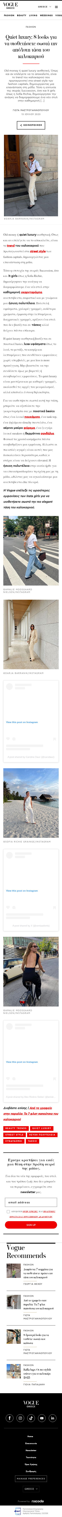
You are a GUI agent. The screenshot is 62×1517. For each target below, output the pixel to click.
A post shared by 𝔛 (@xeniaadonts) (31, 925)
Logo (31, 1405)
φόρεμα (29, 428)
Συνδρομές (31, 1471)
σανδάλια (47, 433)
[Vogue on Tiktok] (31, 1418)
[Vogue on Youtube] (42, 1418)
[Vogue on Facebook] (10, 1418)
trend (11, 246)
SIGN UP (31, 1224)
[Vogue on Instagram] (21, 1418)
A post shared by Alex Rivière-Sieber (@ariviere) (31, 1097)
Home (30, 1436)
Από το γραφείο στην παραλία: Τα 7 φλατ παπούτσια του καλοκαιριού (30, 1113)
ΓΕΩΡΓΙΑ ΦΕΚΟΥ (32, 1284)
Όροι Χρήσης (31, 1464)
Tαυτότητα (31, 1457)
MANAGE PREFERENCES (31, 1479)
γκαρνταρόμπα (31, 292)
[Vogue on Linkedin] (52, 1418)
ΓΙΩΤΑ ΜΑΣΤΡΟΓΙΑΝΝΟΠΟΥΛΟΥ (31, 110)
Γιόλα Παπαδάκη (34, 1384)
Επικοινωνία (31, 1443)
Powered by (24, 1501)
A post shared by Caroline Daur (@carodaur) (31, 757)
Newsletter (31, 1450)
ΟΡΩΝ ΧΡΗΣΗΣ (30, 1211)
